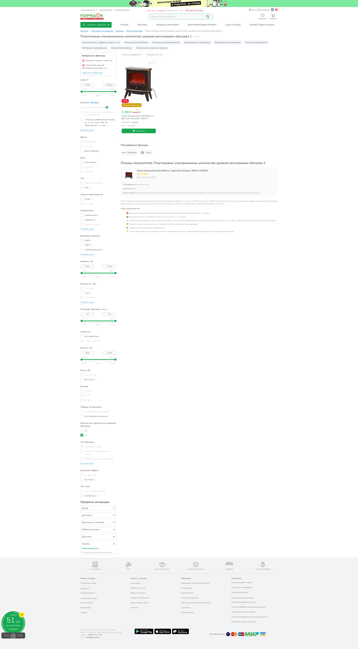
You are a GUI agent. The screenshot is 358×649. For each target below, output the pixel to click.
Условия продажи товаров (241, 582)
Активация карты (105, 10)
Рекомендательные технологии (243, 622)
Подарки (83, 612)
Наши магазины (86, 603)
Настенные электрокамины (94, 48)
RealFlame (131, 152)
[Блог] (128, 564)
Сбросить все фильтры (92, 72)
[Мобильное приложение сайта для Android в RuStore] (180, 631)
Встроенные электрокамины (227, 42)
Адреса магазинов (87, 10)
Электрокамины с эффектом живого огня (101, 42)
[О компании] (95, 564)
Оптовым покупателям (190, 598)
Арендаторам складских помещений (195, 583)
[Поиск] (208, 16)
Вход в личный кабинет (140, 603)
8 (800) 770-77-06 (175, 10)
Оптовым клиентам (122, 10)
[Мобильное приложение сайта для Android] (144, 631)
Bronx (148, 152)
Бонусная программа (239, 592)
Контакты (134, 607)
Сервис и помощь (139, 578)
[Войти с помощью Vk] (272, 9)
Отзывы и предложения (140, 598)
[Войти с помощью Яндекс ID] (276, 9)
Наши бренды (85, 607)
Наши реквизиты (187, 612)
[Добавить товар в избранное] (154, 62)
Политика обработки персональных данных (248, 607)
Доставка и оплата (194, 10)
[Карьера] (229, 563)
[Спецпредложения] (195, 564)
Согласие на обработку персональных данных (249, 617)
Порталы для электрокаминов (166, 42)
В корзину (140, 131)
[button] (96, 25)
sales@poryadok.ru (93, 637)
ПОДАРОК (13, 635)
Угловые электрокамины (256, 42)
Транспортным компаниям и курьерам (196, 603)
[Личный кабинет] (263, 564)
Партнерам (186, 578)
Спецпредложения (87, 593)
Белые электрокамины (121, 48)
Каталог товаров (88, 578)
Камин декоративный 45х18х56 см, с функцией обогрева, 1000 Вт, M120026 (172, 170)
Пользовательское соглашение (243, 612)
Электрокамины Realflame (136, 42)
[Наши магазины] (162, 564)
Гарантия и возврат (138, 593)
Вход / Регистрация (260, 9)
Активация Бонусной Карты (242, 598)
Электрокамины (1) (90, 548)
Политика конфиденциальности (243, 602)
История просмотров (88, 598)
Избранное (84, 588)
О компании (185, 607)
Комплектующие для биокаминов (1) (97, 552)
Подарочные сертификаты (241, 587)
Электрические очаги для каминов (151, 48)
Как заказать (136, 583)
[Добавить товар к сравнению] (149, 62)
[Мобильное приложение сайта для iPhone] (162, 631)
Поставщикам (186, 588)
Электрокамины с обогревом (197, 42)
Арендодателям (187, 593)
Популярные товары (88, 583)
